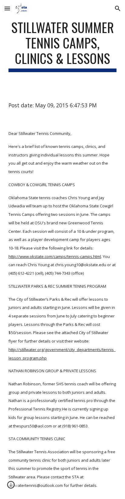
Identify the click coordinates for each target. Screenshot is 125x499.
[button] (7, 8)
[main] (62, 46)
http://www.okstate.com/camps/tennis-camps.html (54, 256)
